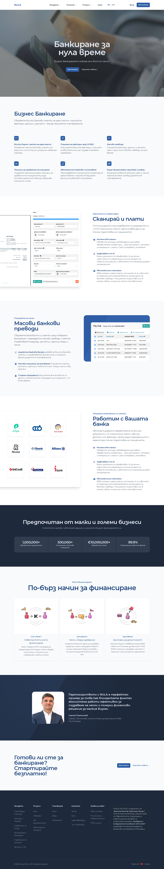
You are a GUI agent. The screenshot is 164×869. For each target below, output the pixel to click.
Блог (35, 811)
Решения (71, 5)
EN (113, 5)
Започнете (143, 5)
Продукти (54, 5)
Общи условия (97, 811)
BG (109, 5)
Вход (132, 5)
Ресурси (86, 5)
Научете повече (90, 69)
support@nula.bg (78, 820)
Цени (100, 5)
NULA (17, 4)
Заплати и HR (20, 847)
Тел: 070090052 (78, 825)
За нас (74, 811)
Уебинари (37, 816)
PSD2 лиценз (96, 823)
